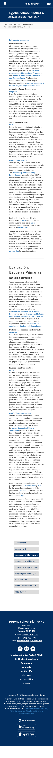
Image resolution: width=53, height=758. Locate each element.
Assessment (28, 24)
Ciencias (22, 490)
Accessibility (26, 679)
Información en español (19, 40)
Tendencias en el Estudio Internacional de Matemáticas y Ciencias (26, 315)
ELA (31, 220)
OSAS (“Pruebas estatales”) (21, 413)
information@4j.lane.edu (29, 640)
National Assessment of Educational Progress (24, 71)
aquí (23, 495)
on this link (14, 251)
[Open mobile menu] (5, 3)
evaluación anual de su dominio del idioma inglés (25, 324)
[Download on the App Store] (26, 734)
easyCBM (13, 91)
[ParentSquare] (26, 720)
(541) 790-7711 (29, 637)
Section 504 (26, 671)
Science (34, 223)
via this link (23, 227)
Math (24, 220)
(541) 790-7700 (30, 634)
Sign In (26, 683)
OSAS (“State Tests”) (18, 160)
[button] (33, 3)
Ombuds (26, 667)
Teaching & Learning (12, 24)
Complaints (26, 663)
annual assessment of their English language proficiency (26, 84)
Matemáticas (30, 485)
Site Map (26, 675)
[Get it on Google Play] (26, 727)
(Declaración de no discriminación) (31, 712)
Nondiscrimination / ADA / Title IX (26, 655)
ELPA (11, 124)
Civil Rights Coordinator (26, 659)
